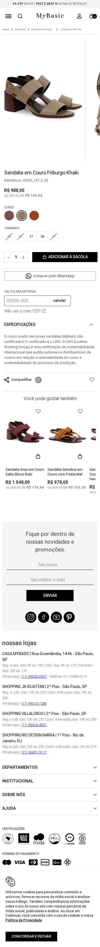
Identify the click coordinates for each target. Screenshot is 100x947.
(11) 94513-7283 (34, 703)
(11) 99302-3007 (34, 676)
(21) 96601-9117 (34, 752)
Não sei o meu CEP (22, 311)
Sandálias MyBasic (42, 29)
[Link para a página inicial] (5, 29)
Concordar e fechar (31, 936)
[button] (8, 16)
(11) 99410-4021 (34, 725)
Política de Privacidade (24, 920)
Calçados (20, 29)
